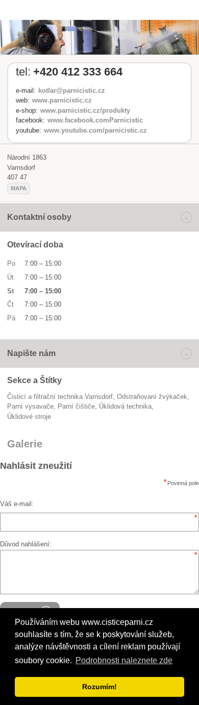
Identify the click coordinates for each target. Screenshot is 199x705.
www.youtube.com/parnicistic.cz (95, 130)
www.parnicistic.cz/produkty (85, 110)
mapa (19, 188)
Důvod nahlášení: (26, 544)
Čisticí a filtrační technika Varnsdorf (60, 396)
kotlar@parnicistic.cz (71, 90)
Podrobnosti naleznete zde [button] (124, 660)
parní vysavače (30, 406)
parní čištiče (76, 406)
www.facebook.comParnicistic (95, 120)
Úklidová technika (125, 406)
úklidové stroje (29, 416)
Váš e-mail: (17, 504)
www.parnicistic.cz (62, 100)
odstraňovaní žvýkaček (152, 396)
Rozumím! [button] (99, 687)
